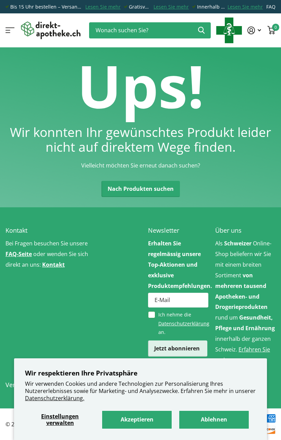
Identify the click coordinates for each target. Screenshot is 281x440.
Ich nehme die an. (183, 323)
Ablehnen (214, 419)
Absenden (201, 30)
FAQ (271, 6)
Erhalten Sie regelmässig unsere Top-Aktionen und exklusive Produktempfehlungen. (178, 264)
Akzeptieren (137, 419)
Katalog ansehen (9, 30)
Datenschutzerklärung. (54, 398)
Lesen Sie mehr (103, 6)
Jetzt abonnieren (177, 348)
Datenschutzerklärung (183, 323)
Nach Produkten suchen (141, 189)
